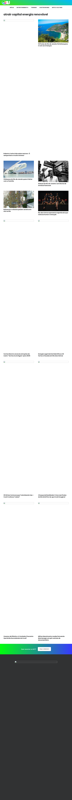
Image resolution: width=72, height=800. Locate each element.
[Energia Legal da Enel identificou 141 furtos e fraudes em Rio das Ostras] (53, 221)
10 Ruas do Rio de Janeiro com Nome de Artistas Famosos (52, 184)
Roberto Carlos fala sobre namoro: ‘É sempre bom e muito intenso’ (17, 154)
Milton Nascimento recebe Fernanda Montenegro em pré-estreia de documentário (51, 638)
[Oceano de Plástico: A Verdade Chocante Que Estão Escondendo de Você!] (19, 503)
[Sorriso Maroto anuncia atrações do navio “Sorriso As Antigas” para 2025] (19, 221)
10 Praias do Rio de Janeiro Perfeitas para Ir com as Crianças (53, 45)
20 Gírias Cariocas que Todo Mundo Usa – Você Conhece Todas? (19, 496)
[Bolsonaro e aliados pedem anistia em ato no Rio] (19, 192)
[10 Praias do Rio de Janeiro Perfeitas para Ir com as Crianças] (53, 20)
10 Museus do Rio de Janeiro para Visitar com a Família (18, 180)
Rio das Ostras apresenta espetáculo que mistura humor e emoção (53, 214)
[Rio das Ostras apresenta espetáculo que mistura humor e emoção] (53, 192)
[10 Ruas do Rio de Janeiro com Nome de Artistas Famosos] (53, 162)
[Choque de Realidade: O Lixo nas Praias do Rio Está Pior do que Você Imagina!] (53, 362)
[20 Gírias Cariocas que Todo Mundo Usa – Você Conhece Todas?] (19, 362)
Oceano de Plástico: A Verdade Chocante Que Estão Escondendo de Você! (18, 637)
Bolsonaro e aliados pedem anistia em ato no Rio (17, 210)
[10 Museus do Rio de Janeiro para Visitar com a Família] (19, 162)
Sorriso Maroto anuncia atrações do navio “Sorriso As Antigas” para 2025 (17, 355)
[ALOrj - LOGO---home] (6, 2)
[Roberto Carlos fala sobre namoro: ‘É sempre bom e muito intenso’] (19, 20)
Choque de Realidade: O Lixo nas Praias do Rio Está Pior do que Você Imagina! (52, 496)
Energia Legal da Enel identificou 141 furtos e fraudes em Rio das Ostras (51, 355)
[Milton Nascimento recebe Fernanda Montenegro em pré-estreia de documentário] (53, 503)
